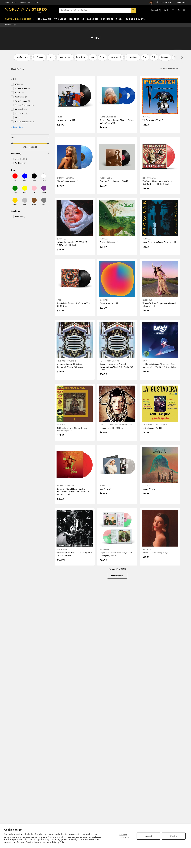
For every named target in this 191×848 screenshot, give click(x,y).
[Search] (133, 10)
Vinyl (14, 24)
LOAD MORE (117, 576)
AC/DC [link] (19, 93)
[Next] (182, 57)
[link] (15, 177)
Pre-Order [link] (20, 163)
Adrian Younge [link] (22, 101)
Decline (173, 836)
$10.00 (25, 147)
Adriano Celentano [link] (24, 105)
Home (7, 24)
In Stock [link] (21, 159)
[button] (181, 10)
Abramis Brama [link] (22, 89)
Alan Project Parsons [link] (25, 122)
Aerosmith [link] (21, 109)
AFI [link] (17, 118)
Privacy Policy (58, 842)
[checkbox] (12, 84)
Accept (148, 836)
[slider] (12, 143)
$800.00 (34, 147)
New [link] (20, 217)
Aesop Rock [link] (21, 114)
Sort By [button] (163, 69)
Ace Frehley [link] (21, 97)
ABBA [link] (19, 85)
